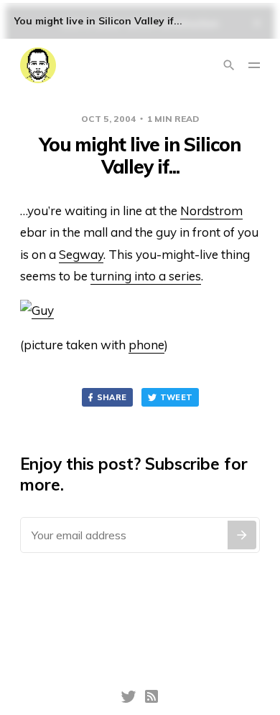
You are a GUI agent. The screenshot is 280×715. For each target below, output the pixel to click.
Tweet (176, 397)
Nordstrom (211, 210)
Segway (81, 254)
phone (146, 344)
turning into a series (145, 275)
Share (112, 397)
